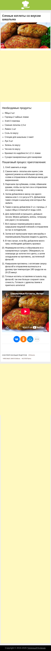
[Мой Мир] (30, 339)
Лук (31, 355)
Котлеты (26, 358)
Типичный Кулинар (36, 648)
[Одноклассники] (23, 339)
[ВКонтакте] (16, 339)
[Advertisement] (25, 76)
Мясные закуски (11, 358)
